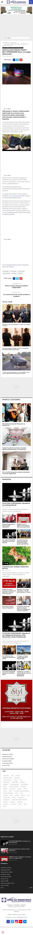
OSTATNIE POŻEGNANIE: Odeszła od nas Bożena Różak (8, 673)
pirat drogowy (6, 273)
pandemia (5, 788)
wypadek (20, 273)
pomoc (10, 791)
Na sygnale (10, 47)
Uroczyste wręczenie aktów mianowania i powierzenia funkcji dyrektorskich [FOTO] (22, 542)
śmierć (25, 804)
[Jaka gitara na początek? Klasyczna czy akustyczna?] (16, 412)
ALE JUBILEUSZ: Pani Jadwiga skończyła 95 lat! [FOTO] (9, 657)
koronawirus (6, 782)
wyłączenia (12, 802)
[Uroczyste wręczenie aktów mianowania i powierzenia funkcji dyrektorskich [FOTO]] (24, 533)
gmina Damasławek (7, 777)
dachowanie (6, 271)
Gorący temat (5, 47)
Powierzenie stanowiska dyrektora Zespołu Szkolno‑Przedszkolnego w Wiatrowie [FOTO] (23, 608)
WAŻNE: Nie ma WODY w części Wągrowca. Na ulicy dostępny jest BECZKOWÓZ (24, 674)
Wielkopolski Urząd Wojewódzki (19, 799)
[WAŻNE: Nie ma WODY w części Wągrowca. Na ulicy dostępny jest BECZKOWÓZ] (24, 665)
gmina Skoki (17, 777)
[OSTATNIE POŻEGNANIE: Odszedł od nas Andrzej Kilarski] (16, 492)
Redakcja (4, 56)
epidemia (18, 775)
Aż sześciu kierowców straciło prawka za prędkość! (16, 295)
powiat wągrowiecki (8, 793)
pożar (16, 793)
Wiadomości (15, 47)
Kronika (4, 765)
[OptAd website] (25, 150)
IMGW (21, 780)
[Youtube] (20, 921)
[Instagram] (16, 921)
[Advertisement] (16, 26)
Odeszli (2, 881)
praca (21, 793)
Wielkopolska (6, 799)
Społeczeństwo (6, 759)
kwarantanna (15, 782)
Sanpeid (23, 795)
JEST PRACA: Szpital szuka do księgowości (8, 607)
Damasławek (6, 775)
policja (25, 788)
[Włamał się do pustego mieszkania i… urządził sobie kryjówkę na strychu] (24, 583)
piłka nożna (12, 788)
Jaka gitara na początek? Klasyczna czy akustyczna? (13, 424)
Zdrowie (3, 885)
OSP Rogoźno (10, 267)
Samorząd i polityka (5, 883)
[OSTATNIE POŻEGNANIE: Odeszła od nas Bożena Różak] (9, 665)
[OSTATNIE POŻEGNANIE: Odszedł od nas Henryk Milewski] (9, 533)
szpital (14, 797)
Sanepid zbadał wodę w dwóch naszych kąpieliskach (8, 526)
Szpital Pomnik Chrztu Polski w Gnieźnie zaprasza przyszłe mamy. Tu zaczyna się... (14, 448)
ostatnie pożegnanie (13, 786)
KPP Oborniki (13, 271)
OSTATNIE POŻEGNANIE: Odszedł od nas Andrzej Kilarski (16, 504)
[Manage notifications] (3, 932)
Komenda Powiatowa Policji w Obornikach (17, 265)
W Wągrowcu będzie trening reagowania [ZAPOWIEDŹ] (22, 657)
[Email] (24, 921)
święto (4, 806)
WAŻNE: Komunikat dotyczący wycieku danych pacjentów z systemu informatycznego (9, 591)
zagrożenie (5, 804)
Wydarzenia (21, 47)
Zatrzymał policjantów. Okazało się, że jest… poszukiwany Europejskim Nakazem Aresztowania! (15, 349)
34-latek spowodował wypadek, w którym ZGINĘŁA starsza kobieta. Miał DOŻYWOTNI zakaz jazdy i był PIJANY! (15, 373)
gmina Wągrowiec (7, 780)
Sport (2, 887)
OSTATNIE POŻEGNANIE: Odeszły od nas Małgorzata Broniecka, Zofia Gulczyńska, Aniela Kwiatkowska (16, 635)
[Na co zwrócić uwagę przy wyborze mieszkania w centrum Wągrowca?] (16, 460)
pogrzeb (19, 788)
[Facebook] (8, 921)
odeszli (5, 786)
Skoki (28, 795)
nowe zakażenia (24, 784)
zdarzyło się (13, 804)
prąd (11, 795)
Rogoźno (14, 273)
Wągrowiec (19, 802)
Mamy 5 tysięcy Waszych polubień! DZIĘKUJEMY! (16, 286)
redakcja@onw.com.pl (22, 917)
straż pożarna (6, 797)
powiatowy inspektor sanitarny (21, 791)
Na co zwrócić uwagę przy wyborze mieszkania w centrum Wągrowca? (16, 472)
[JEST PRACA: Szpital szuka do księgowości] (9, 600)
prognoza (5, 795)
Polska (5, 791)
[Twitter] (12, 921)
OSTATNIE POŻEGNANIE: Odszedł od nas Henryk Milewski (8, 541)
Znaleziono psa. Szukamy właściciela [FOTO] (15, 568)
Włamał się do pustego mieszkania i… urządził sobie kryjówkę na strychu (16, 325)
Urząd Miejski (21, 797)
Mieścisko (22, 782)
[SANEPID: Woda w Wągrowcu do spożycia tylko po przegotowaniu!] (24, 518)
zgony (20, 804)
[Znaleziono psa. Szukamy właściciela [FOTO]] (16, 555)
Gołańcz (16, 780)
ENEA (12, 775)
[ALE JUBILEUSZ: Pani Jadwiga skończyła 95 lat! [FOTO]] (9, 649)
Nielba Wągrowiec (14, 784)
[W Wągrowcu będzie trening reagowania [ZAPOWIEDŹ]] (24, 649)
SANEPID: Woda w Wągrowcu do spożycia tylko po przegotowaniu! (23, 526)
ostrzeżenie (23, 786)
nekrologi (5, 784)
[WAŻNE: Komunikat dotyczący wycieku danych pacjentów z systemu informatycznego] (9, 583)
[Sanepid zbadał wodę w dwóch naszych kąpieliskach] (9, 518)
